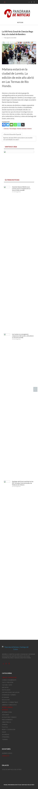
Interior (29, 128)
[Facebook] (4, 124)
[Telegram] (7, 124)
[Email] (11, 124)
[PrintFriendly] (19, 124)
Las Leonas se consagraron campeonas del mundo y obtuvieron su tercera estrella (23, 335)
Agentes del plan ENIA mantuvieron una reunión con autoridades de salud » (17, 138)
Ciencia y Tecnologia (10, 128)
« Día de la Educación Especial (12, 134)
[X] (23, 124)
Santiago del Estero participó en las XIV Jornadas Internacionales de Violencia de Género (22, 483)
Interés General (21, 128)
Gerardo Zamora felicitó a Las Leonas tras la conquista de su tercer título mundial (21, 188)
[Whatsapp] (15, 124)
